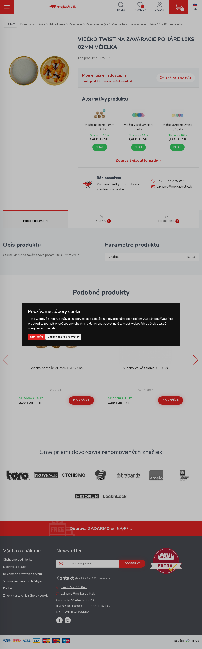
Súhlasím (36, 337)
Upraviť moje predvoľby (63, 337)
